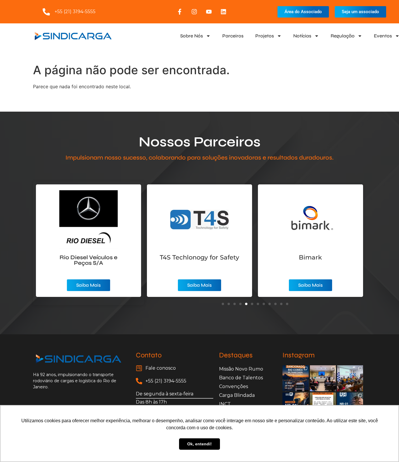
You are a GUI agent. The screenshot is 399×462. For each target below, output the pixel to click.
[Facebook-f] (179, 12)
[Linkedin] (223, 12)
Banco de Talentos (241, 377)
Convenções (233, 386)
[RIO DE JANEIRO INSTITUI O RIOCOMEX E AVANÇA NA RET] (295, 378)
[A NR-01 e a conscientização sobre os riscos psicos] (350, 378)
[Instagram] (194, 12)
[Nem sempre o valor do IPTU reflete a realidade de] (323, 378)
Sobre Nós (191, 36)
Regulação (343, 36)
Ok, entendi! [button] (199, 444)
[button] (223, 304)
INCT (225, 404)
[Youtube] (209, 12)
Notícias (302, 36)
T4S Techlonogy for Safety (199, 257)
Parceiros (233, 36)
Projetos (264, 36)
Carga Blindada (237, 395)
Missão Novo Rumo (241, 369)
